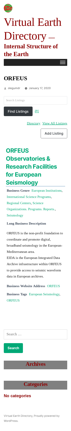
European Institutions (47, 191)
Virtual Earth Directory (18, 415)
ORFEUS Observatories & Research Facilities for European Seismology (31, 166)
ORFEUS (53, 286)
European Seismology (44, 294)
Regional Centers (19, 203)
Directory (33, 123)
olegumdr (14, 88)
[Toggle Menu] (62, 62)
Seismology (15, 215)
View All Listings (54, 123)
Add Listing (54, 133)
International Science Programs (29, 197)
